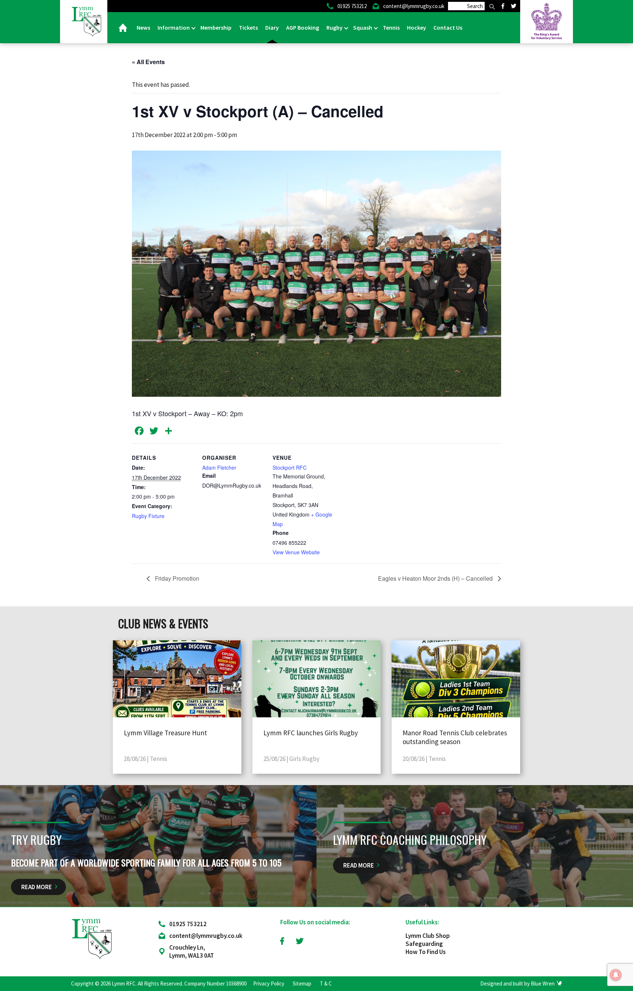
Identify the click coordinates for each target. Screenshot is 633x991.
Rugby (335, 27)
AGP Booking (302, 27)
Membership (216, 27)
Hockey (416, 27)
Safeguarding (424, 944)
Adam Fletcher (219, 467)
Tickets (248, 27)
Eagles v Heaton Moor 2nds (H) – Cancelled (436, 578)
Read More (36, 887)
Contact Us (447, 27)
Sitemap (302, 983)
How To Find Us (426, 952)
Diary (272, 27)
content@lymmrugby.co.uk (206, 936)
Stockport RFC (290, 467)
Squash (363, 27)
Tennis (391, 27)
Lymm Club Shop (428, 936)
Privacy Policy (268, 983)
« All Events (148, 62)
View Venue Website (296, 552)
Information (174, 27)
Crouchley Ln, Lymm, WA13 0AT (191, 951)
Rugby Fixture (148, 515)
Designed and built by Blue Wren (517, 983)
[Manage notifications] (616, 975)
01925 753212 (188, 924)
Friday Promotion (176, 578)
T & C (326, 983)
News (143, 27)
